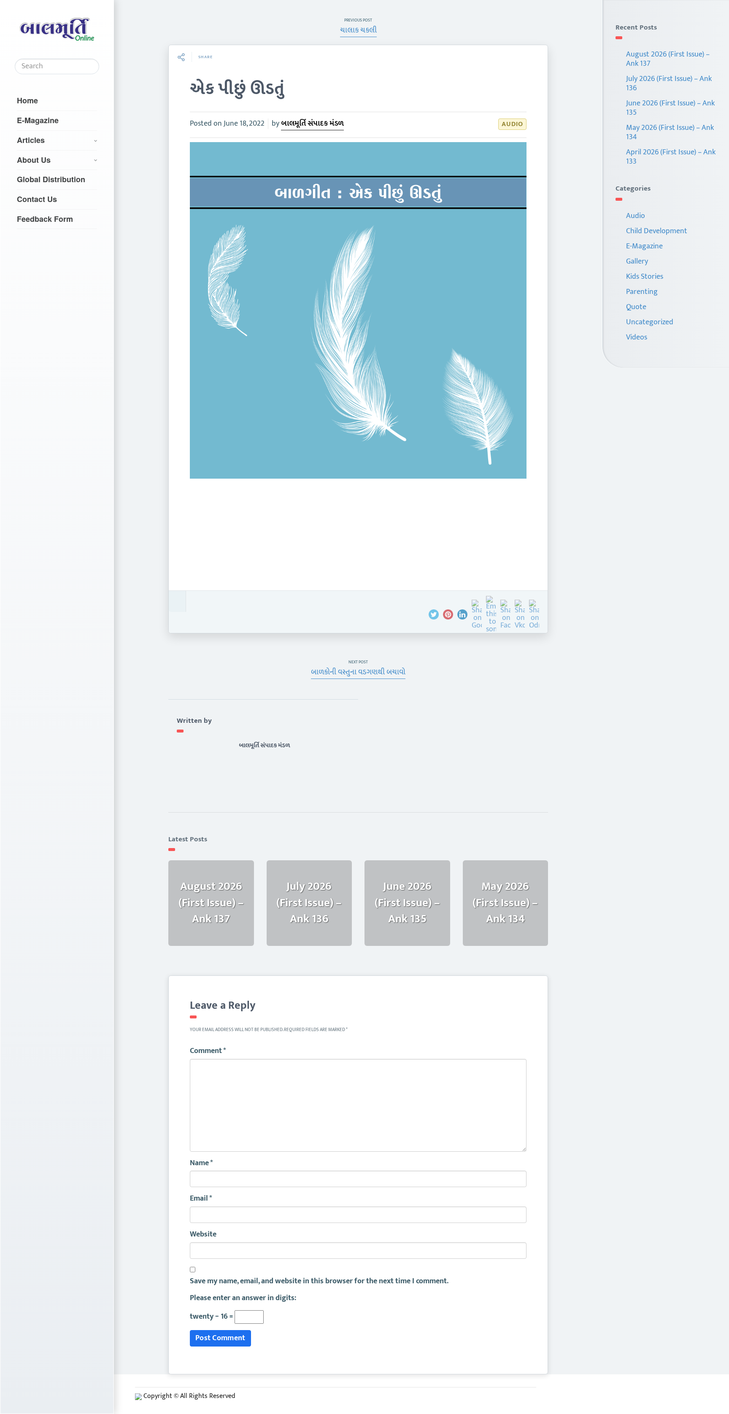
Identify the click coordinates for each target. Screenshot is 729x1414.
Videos (636, 337)
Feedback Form (45, 218)
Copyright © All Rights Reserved (189, 1396)
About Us (34, 159)
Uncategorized (649, 322)
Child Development (656, 231)
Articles (31, 140)
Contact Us (37, 199)
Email (201, 1198)
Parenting (642, 291)
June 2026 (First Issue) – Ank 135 (670, 108)
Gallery (637, 261)
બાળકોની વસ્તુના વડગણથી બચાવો (358, 672)
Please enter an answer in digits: (243, 1298)
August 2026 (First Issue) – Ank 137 (668, 59)
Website (203, 1234)
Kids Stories (644, 276)
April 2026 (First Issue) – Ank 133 (671, 157)
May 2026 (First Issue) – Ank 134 (670, 132)
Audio (512, 124)
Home (27, 100)
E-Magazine (38, 120)
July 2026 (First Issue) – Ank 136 (669, 83)
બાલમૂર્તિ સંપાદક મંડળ (312, 123)
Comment (208, 1051)
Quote (636, 307)
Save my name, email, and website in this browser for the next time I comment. (319, 1281)
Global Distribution (51, 179)
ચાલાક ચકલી (358, 30)
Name (201, 1163)
